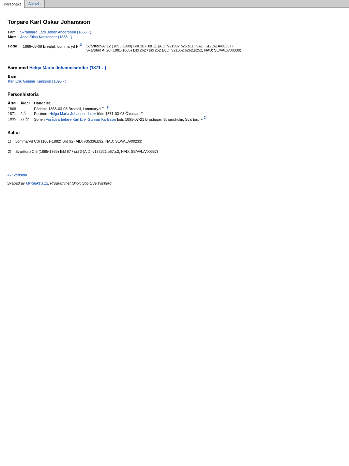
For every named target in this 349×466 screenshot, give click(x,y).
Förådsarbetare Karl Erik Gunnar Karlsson (81, 119)
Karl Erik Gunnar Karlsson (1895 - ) (37, 81)
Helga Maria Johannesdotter (72, 114)
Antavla (34, 4)
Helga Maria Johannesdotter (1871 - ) (67, 67)
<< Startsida (17, 175)
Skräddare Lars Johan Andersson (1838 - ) (55, 32)
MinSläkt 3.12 (37, 183)
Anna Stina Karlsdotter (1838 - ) (46, 37)
